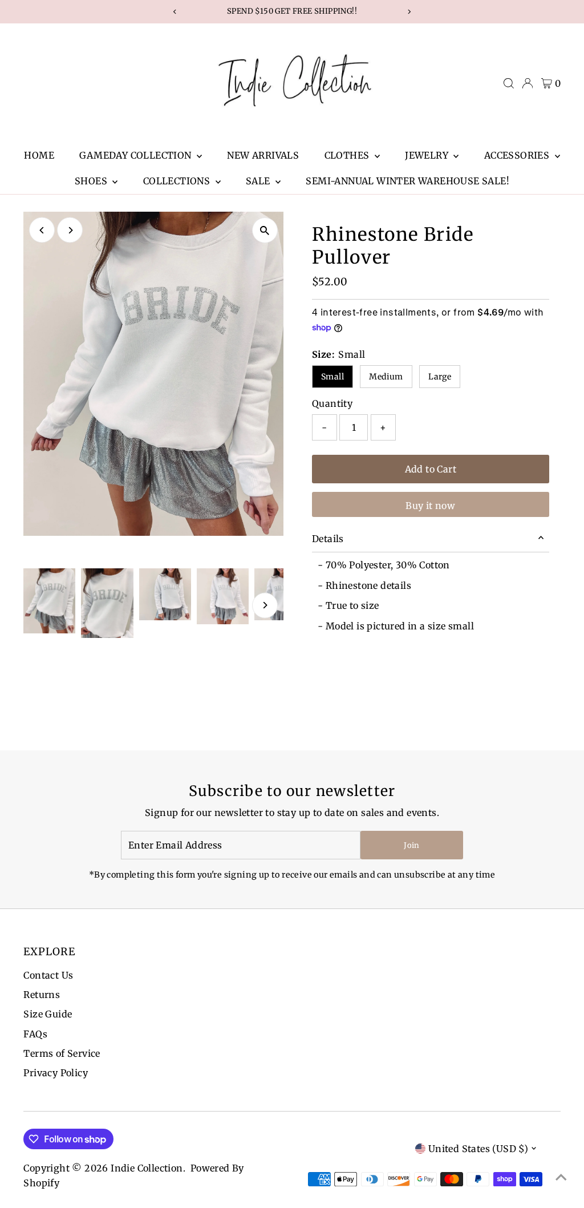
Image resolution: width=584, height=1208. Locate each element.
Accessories (518, 155)
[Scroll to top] (561, 1176)
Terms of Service (61, 1053)
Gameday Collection (136, 155)
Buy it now (430, 505)
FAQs (35, 1034)
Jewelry (428, 155)
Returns (41, 994)
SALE (259, 181)
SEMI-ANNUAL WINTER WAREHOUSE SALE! (407, 181)
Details (328, 538)
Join (411, 845)
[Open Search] (509, 83)
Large (439, 376)
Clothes (348, 155)
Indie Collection (146, 1168)
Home (39, 155)
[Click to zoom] (265, 230)
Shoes (92, 181)
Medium (386, 376)
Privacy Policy (55, 1072)
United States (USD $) (478, 1148)
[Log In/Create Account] (527, 83)
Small (332, 376)
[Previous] (42, 230)
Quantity (332, 403)
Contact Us (48, 975)
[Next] (70, 230)
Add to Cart (430, 469)
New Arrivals (263, 155)
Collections (178, 181)
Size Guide (47, 1014)
